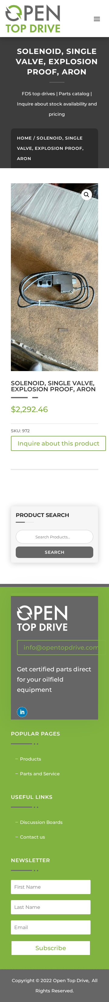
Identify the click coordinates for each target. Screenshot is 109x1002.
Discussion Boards (41, 822)
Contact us (32, 837)
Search (54, 552)
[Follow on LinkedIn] (22, 712)
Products (30, 759)
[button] (86, 194)
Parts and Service (40, 774)
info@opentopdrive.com (61, 647)
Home (24, 138)
